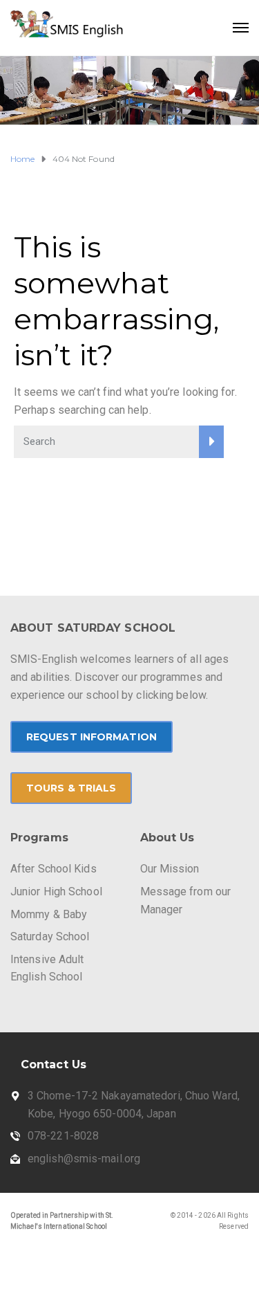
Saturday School (50, 936)
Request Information (91, 737)
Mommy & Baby (48, 914)
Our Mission (170, 868)
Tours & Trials (71, 788)
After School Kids (53, 868)
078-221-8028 (63, 1135)
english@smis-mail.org (84, 1158)
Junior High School (56, 891)
